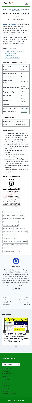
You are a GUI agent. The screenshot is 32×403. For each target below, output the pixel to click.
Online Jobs (5, 376)
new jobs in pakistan (8, 244)
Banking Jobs (6, 371)
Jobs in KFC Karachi (9, 24)
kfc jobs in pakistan (8, 235)
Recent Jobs (24, 9)
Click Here (24, 108)
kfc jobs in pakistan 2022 (9, 238)
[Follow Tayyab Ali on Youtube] (16, 288)
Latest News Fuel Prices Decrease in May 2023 (24, 300)
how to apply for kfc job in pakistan (12, 212)
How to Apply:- (10, 55)
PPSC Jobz (5, 379)
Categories (4, 362)
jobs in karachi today (18, 218)
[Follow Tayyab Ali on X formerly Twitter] (13, 288)
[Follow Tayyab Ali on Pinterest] (19, 288)
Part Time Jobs (6, 368)
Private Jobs (16, 9)
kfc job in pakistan (8, 228)
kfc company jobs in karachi (10, 225)
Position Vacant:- (10, 53)
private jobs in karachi (22, 244)
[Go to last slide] (4, 331)
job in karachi (6, 215)
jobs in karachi (7, 218)
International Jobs (7, 374)
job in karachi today (17, 215)
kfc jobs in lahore (22, 231)
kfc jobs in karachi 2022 (9, 231)
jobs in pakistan (7, 221)
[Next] (27, 331)
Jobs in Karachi (7, 9)
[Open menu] (26, 3)
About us (5, 383)
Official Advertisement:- (12, 58)
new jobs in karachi (22, 241)
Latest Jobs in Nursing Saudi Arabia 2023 (6, 300)
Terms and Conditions (9, 393)
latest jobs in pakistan (9, 241)
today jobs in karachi (8, 248)
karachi (16, 221)
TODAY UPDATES (16, 10)
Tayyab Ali (12, 19)
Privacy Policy (6, 388)
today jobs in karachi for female (11, 251)
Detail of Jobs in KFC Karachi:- (14, 51)
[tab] (14, 346)
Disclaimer (5, 391)
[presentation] (16, 324)
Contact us (5, 385)
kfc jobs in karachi (20, 228)
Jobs (14, 401)
